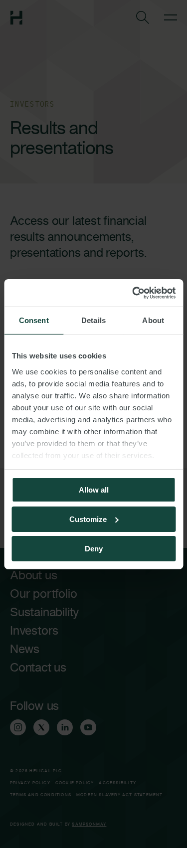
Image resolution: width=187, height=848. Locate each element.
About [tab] (153, 320)
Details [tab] (93, 320)
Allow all (94, 490)
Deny (94, 548)
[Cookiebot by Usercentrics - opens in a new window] (133, 292)
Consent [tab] (34, 320)
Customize (88, 519)
